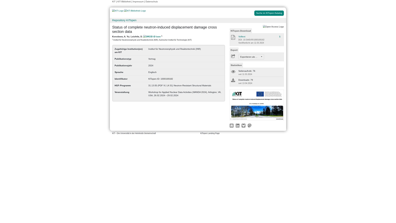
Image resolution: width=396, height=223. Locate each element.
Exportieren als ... (250, 57)
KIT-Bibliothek (124, 1)
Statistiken (236, 65)
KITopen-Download (241, 31)
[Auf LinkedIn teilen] (238, 125)
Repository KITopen (124, 20)
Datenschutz (152, 1)
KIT (114, 1)
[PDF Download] (233, 38)
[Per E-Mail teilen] (232, 125)
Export (234, 50)
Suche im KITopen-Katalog (269, 13)
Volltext (241, 36)
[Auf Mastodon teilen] (250, 125)
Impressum (138, 1)
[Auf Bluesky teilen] (244, 125)
